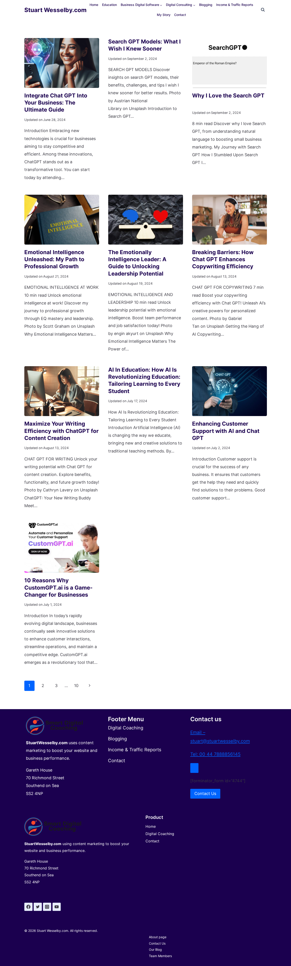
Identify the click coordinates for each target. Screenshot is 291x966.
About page (157, 937)
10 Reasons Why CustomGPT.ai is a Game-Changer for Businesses (58, 587)
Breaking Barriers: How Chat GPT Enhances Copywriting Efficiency (222, 259)
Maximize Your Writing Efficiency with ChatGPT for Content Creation (61, 430)
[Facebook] (28, 907)
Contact (180, 15)
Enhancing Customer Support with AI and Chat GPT (225, 430)
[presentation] (61, 63)
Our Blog (155, 949)
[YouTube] (57, 907)
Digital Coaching (160, 833)
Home (94, 5)
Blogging (205, 5)
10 (76, 685)
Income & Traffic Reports (234, 5)
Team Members (160, 956)
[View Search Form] (263, 10)
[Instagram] (47, 907)
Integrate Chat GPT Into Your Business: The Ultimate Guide (55, 102)
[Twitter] (38, 907)
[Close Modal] (194, 768)
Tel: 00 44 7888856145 (215, 754)
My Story (164, 15)
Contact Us (157, 943)
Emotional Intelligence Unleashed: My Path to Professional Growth (54, 259)
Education (109, 5)
